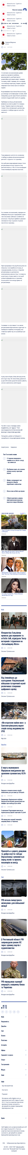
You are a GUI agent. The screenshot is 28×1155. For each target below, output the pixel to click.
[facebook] (6, 1012)
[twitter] (10, 1012)
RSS (4, 1143)
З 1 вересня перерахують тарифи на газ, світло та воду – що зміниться (15, 460)
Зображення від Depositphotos (16, 1143)
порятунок (5, 447)
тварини (14, 447)
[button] (15, 1016)
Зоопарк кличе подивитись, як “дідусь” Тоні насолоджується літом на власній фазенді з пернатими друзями (11, 429)
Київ (2, 609)
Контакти (5, 1090)
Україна (3, 744)
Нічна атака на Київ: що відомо (16, 491)
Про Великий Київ (7, 1086)
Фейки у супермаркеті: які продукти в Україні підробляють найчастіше (14, 482)
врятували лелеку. (19, 438)
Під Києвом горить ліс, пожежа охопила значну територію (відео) (16, 471)
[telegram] (2, 1012)
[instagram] (14, 1012)
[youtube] (18, 1012)
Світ (2, 877)
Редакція (4, 1094)
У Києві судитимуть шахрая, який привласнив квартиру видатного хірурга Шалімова (15, 500)
